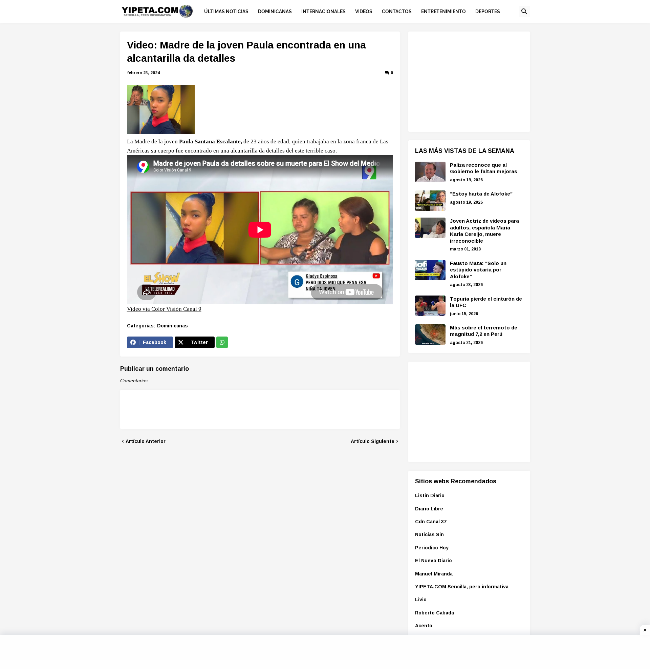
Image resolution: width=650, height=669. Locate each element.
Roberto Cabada (434, 612)
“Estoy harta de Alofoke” (481, 194)
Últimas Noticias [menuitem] (226, 11)
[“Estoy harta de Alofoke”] (430, 200)
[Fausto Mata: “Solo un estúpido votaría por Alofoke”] (430, 270)
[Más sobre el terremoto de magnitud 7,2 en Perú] (430, 334)
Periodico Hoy (432, 547)
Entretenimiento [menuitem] (443, 11)
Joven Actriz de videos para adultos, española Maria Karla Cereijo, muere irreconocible (484, 231)
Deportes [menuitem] (487, 11)
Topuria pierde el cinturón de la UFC (486, 302)
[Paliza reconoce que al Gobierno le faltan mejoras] (430, 172)
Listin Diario (430, 495)
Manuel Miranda (434, 573)
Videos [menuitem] (363, 11)
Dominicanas (172, 325)
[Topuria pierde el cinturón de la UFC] (430, 306)
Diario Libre (429, 508)
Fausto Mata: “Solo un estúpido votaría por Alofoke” (478, 269)
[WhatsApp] (222, 342)
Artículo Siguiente (372, 441)
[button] (524, 11)
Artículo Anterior (146, 441)
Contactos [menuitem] (397, 11)
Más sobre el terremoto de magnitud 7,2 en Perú (483, 331)
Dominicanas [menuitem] (275, 11)
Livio (421, 599)
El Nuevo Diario (433, 560)
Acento (423, 625)
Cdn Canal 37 (431, 521)
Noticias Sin (429, 534)
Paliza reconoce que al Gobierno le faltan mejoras (483, 168)
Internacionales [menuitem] (323, 11)
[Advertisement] (466, 80)
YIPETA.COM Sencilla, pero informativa (461, 586)
